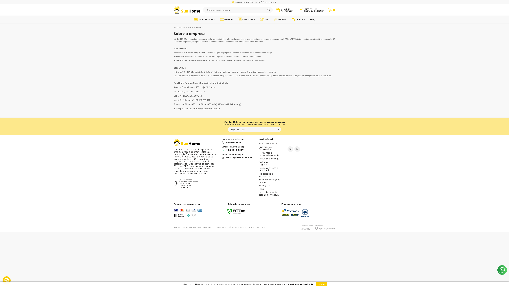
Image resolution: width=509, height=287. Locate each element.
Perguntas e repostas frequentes (269, 154)
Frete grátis (265, 185)
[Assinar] (278, 129)
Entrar (307, 11)
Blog (261, 189)
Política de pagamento (265, 163)
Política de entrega (269, 158)
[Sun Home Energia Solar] (187, 10)
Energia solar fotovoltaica (266, 148)
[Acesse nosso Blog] (297, 149)
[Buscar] (269, 10)
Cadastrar (319, 11)
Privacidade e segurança (266, 175)
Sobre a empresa (268, 143)
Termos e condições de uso (269, 180)
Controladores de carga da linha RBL (268, 193)
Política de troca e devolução (268, 169)
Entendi (321, 284)
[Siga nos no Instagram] (290, 149)
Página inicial (179, 27)
